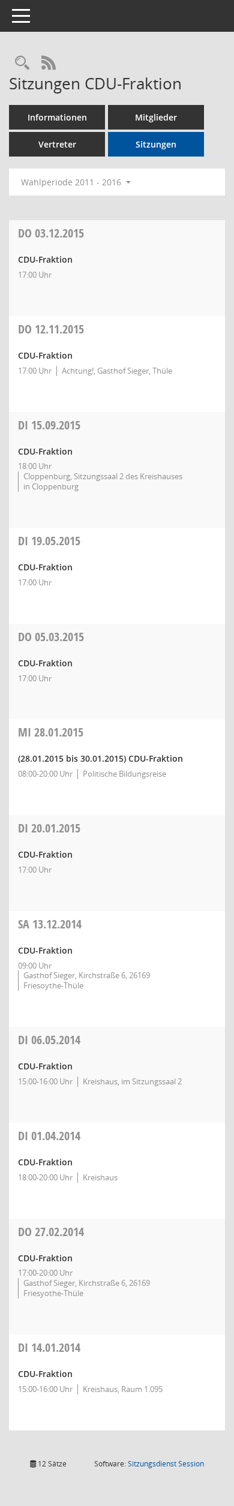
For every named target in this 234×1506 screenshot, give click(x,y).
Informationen (57, 117)
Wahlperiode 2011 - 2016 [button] (72, 182)
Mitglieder (156, 117)
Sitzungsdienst (166, 1464)
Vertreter (57, 144)
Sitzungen (156, 144)
